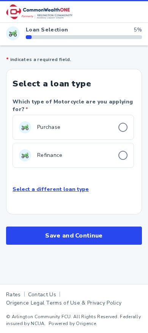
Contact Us (42, 294)
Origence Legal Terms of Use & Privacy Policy (63, 302)
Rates (13, 294)
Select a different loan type (51, 189)
